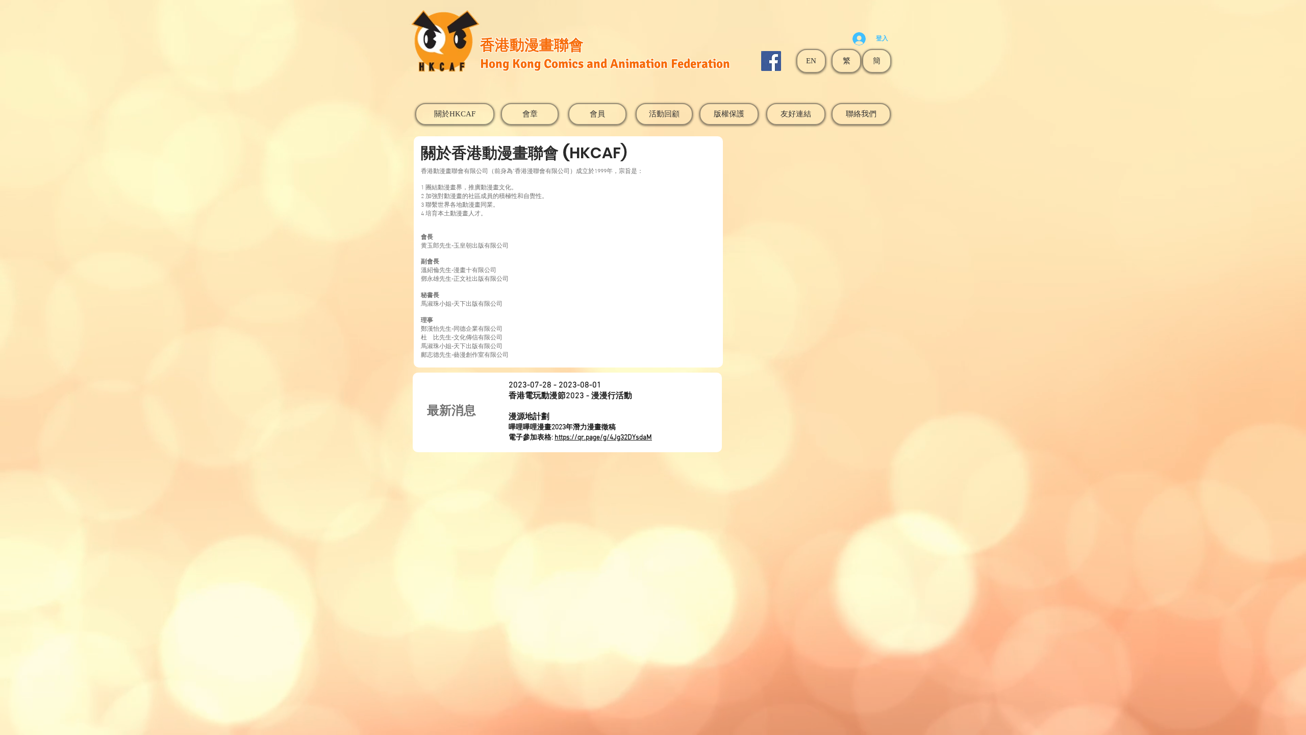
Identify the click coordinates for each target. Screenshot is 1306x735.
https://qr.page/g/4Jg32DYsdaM (603, 437)
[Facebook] (771, 61)
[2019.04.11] (584, 426)
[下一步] (642, 413)
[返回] (525, 413)
